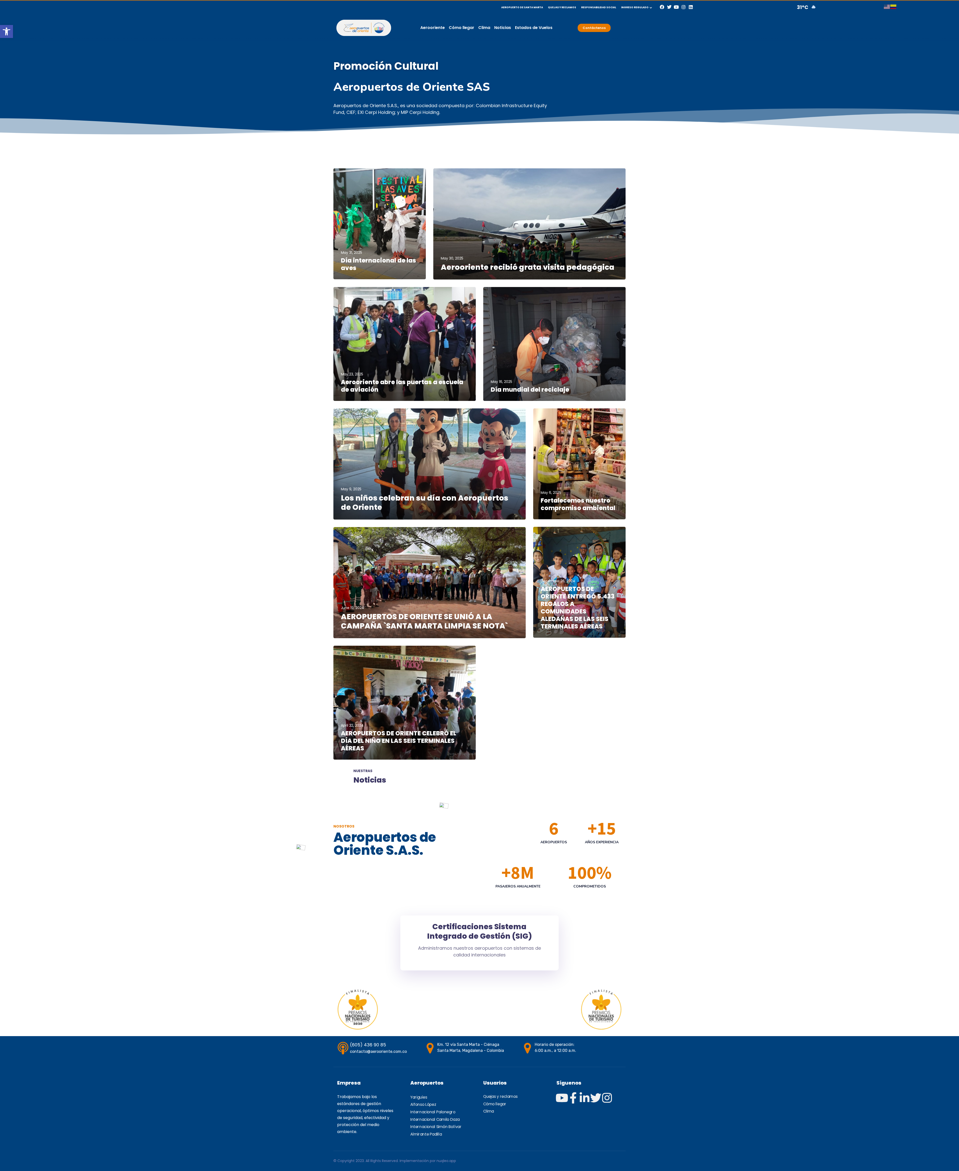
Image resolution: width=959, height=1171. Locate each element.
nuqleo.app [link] (446, 1160)
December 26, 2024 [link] (558, 581)
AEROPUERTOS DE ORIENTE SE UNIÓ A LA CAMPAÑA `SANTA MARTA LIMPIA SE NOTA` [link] (424, 621)
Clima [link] (484, 27)
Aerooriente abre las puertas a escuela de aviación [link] (402, 386)
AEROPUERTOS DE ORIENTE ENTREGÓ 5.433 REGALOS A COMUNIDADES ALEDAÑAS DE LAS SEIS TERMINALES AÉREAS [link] (578, 607)
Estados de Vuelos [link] (533, 27)
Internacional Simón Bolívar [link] (436, 1127)
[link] (6, 31)
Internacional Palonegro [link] (433, 1112)
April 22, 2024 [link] (352, 725)
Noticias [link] (502, 27)
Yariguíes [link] (418, 1097)
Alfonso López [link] (423, 1105)
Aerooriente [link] (432, 27)
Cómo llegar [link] (461, 27)
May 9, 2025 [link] (351, 489)
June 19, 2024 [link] (352, 607)
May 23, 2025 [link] (352, 374)
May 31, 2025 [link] (351, 252)
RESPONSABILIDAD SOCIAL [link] (598, 7)
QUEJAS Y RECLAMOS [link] (562, 7)
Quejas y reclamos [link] (500, 1097)
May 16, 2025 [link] (501, 381)
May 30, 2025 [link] (452, 258)
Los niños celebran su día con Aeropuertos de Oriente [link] (424, 503)
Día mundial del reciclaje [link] (530, 389)
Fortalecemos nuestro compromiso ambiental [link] (578, 504)
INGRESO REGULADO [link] (635, 7)
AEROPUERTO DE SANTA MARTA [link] (522, 7)
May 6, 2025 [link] (551, 492)
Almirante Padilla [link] (426, 1134)
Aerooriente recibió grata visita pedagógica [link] (527, 267)
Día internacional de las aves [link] (378, 264)
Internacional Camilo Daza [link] (435, 1119)
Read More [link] (350, 274)
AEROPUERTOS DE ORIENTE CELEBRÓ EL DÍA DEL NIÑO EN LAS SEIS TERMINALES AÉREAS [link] (398, 740)
